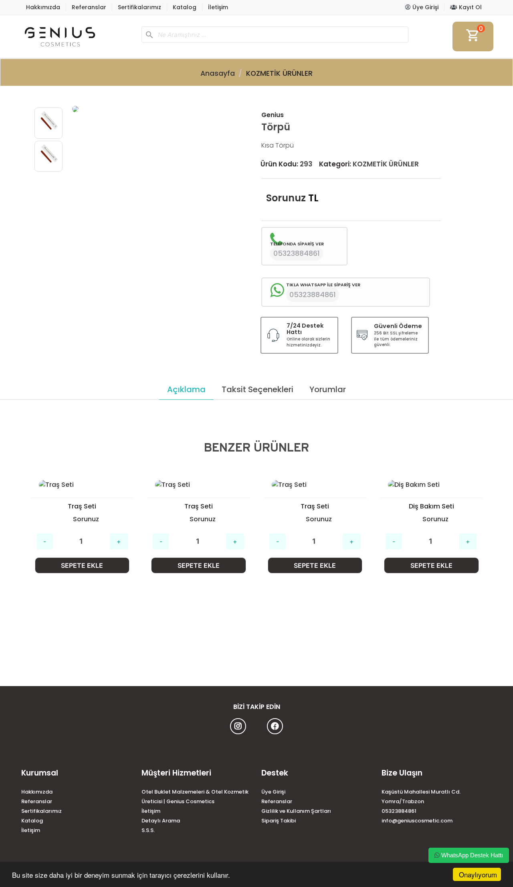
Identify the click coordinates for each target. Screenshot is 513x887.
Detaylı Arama (160, 820)
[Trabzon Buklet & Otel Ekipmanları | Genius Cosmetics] (78, 36)
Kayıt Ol (469, 7)
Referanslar (89, 7)
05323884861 (399, 811)
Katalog (184, 7)
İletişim (218, 7)
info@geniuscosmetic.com (417, 820)
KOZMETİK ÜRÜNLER (279, 73)
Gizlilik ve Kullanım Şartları (296, 811)
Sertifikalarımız (139, 7)
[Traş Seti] (82, 485)
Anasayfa (217, 73)
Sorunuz (286, 198)
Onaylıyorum (478, 874)
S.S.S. (148, 830)
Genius (272, 114)
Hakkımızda (43, 7)
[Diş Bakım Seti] (431, 485)
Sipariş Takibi (278, 820)
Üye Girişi (424, 7)
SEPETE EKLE (82, 565)
